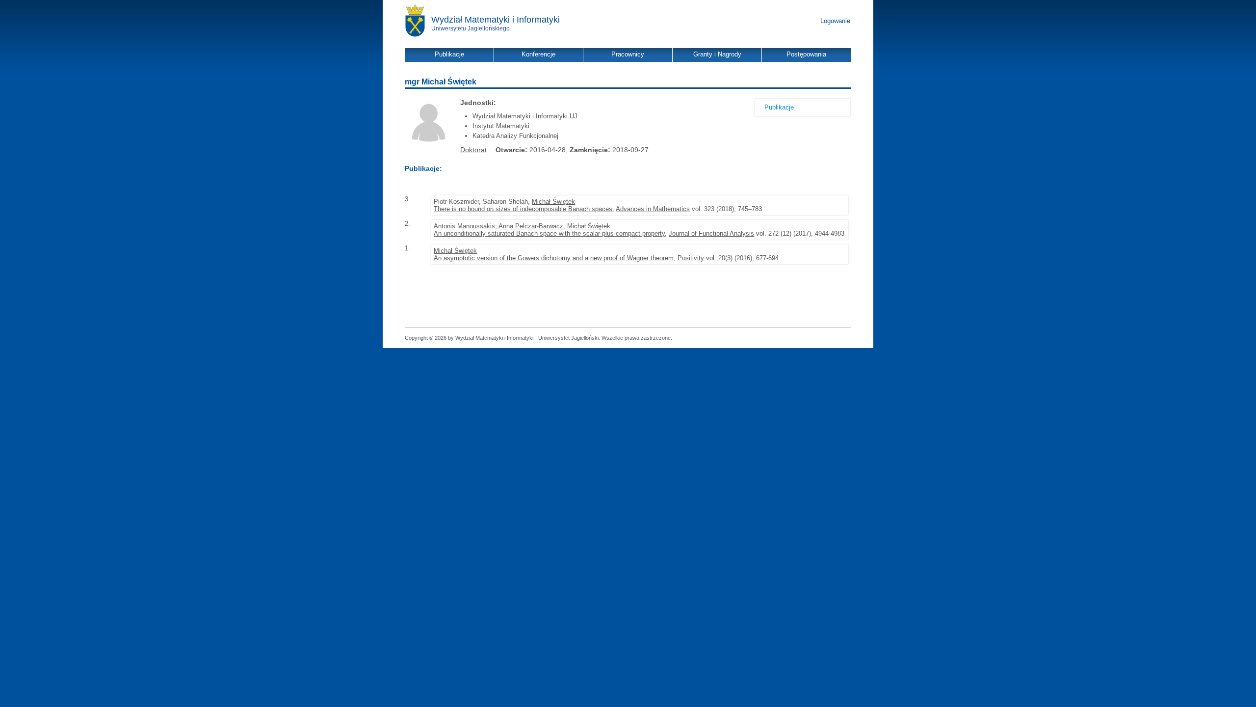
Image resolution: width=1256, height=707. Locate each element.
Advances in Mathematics (653, 209)
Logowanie (835, 21)
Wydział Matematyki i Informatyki (495, 20)
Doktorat (473, 150)
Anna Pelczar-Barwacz (530, 226)
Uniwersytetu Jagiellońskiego (470, 28)
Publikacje (779, 107)
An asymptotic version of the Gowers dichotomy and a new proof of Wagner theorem (554, 258)
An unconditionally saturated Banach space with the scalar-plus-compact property (549, 233)
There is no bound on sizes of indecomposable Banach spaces (523, 209)
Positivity (691, 258)
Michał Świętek (553, 201)
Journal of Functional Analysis (711, 233)
